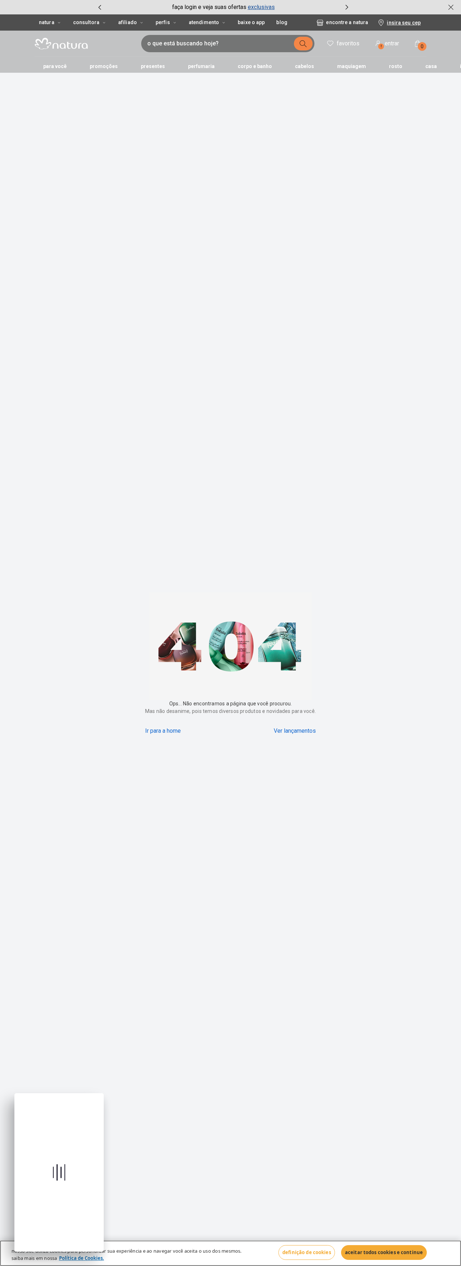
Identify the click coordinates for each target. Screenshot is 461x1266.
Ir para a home (163, 730)
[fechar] (451, 7)
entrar (390, 44)
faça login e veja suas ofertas (209, 7)
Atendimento (204, 22)
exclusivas (261, 7)
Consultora (86, 22)
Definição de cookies (306, 1252)
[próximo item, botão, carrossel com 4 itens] (347, 7)
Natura (46, 22)
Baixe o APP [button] (251, 22)
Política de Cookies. (81, 1258)
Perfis (163, 22)
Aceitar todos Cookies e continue (384, 1252)
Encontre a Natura (347, 22)
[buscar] (303, 43)
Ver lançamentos (295, 730)
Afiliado (127, 22)
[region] (230, 1253)
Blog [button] (281, 22)
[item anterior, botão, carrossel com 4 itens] (100, 7)
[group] (223, 7)
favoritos (348, 43)
